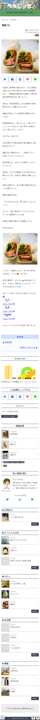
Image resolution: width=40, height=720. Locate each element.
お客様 (12, 691)
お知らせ (13, 550)
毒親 (37, 35)
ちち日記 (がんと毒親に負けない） (22, 708)
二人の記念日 (15, 648)
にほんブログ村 (9, 304)
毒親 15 (13, 444)
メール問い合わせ (16, 517)
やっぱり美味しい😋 (17, 583)
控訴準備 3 (14, 434)
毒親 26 (13, 455)
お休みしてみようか (27, 347)
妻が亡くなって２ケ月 (18, 540)
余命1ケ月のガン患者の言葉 (20, 561)
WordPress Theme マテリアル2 (20, 718)
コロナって (14, 594)
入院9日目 (14, 671)
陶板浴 (12, 604)
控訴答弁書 (14, 681)
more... (35, 524)
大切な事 (8, 342)
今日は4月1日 (15, 627)
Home (21, 337)
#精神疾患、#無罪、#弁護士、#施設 (14, 462)
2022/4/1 (13, 637)
